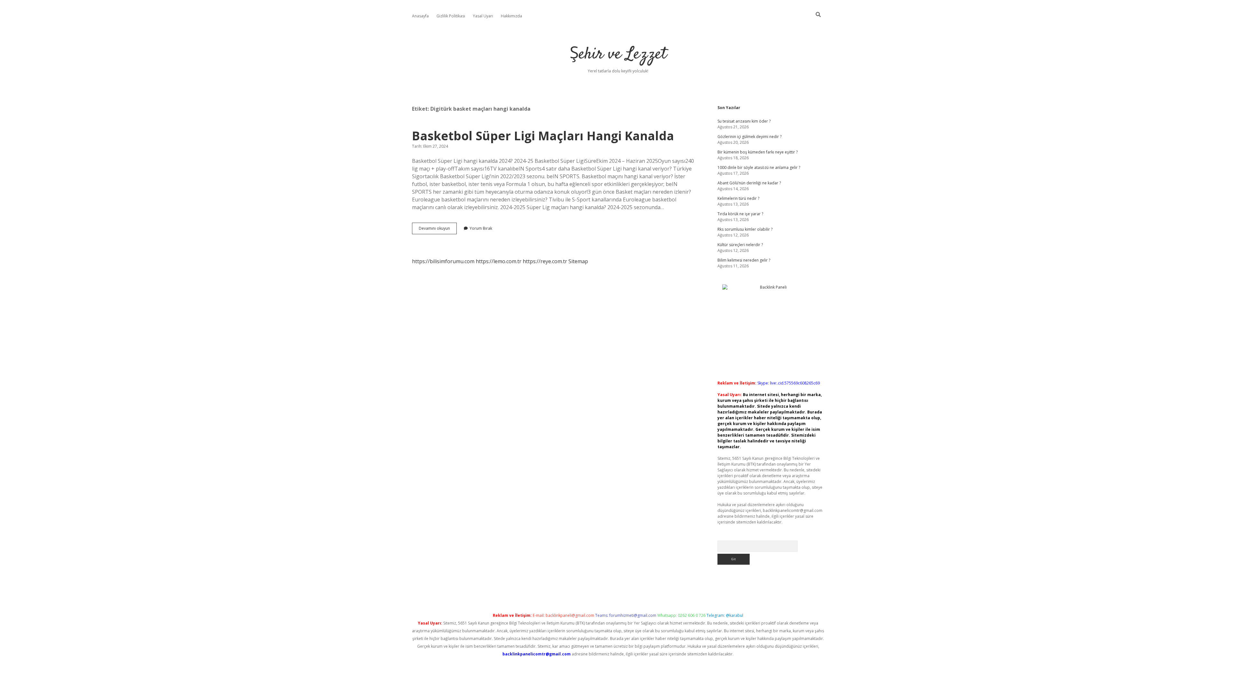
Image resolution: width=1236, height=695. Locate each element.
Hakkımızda (511, 16)
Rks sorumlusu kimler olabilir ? (744, 229)
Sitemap (578, 261)
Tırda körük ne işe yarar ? (740, 214)
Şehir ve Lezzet (618, 54)
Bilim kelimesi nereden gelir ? (743, 260)
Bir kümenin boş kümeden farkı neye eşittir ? (757, 152)
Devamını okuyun (438, 229)
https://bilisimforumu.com (443, 261)
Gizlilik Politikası (450, 16)
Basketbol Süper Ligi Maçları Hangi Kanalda (543, 135)
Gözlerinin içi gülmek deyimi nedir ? (749, 136)
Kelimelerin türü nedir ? (738, 198)
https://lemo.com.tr (498, 261)
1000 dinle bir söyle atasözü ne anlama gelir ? (758, 167)
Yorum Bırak (481, 228)
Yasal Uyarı (483, 16)
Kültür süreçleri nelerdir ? (740, 244)
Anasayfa (420, 16)
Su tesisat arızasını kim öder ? (744, 121)
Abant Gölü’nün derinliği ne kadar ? (749, 183)
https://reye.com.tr (545, 261)
